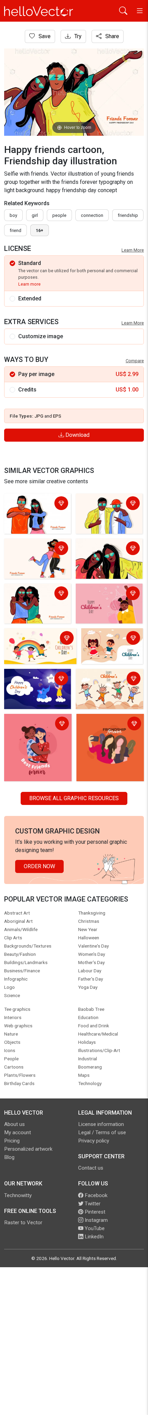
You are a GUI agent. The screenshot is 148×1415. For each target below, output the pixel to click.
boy (13, 215)
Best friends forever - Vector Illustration (33, 504)
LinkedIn (93, 1237)
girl (35, 215)
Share (111, 36)
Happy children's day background (31, 679)
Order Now (39, 866)
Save (44, 36)
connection (92, 215)
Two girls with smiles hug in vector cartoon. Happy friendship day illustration (37, 728)
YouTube (94, 1228)
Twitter (92, 1204)
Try (77, 36)
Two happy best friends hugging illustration (106, 504)
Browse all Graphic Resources (74, 798)
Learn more (29, 284)
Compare (135, 360)
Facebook (95, 1195)
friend (15, 230)
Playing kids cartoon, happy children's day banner (109, 642)
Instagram (95, 1220)
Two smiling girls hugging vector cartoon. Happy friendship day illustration (37, 553)
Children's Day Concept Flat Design (105, 594)
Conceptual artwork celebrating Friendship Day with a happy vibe (106, 728)
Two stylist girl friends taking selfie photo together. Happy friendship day (105, 557)
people (59, 215)
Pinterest (94, 1212)
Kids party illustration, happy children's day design (40, 638)
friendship (128, 215)
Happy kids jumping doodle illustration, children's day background (109, 683)
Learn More (132, 250)
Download (76, 435)
